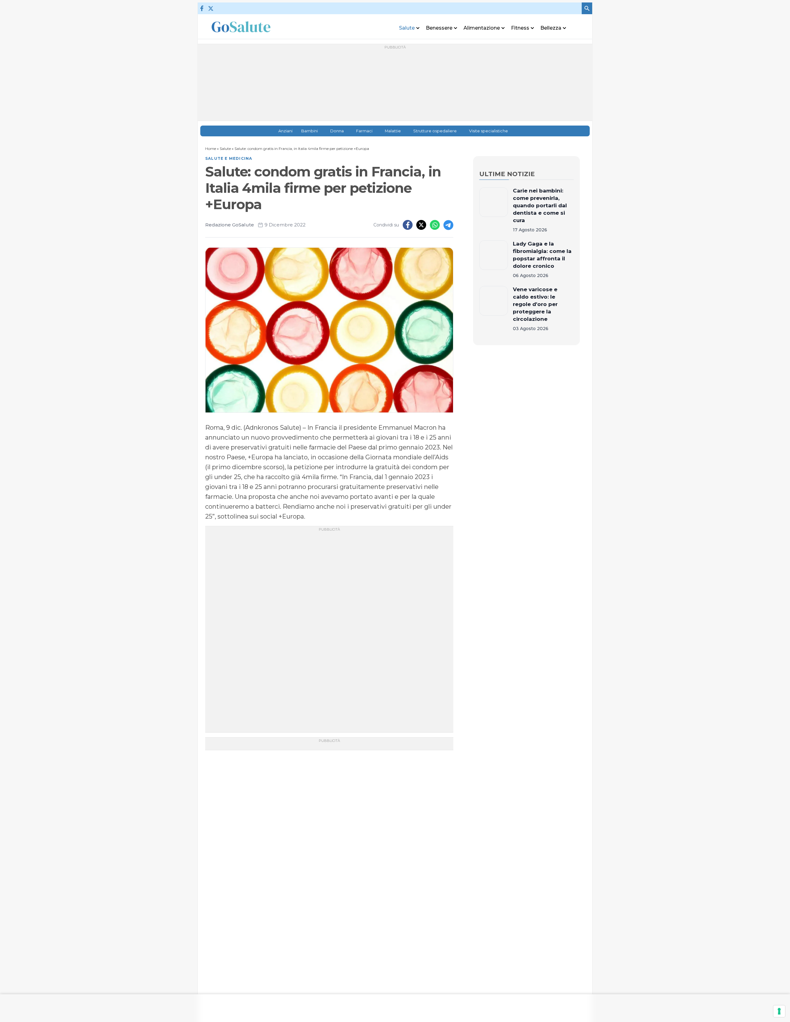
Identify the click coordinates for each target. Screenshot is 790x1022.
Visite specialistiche (488, 131)
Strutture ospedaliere (435, 131)
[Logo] (241, 26)
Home (210, 148)
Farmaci (364, 131)
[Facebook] (202, 8)
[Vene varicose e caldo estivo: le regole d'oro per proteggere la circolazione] (493, 309)
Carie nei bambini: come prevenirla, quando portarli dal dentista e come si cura (540, 205)
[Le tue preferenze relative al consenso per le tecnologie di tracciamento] (779, 1011)
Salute (225, 148)
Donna (337, 131)
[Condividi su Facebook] (408, 225)
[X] (210, 8)
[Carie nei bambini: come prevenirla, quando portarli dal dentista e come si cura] (493, 210)
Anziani (285, 131)
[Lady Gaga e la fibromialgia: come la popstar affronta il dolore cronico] (493, 259)
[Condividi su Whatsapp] (435, 225)
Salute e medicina (228, 158)
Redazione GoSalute (229, 225)
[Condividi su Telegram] (448, 225)
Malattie (393, 131)
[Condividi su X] (421, 225)
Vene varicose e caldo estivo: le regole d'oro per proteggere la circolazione (535, 304)
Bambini (309, 131)
